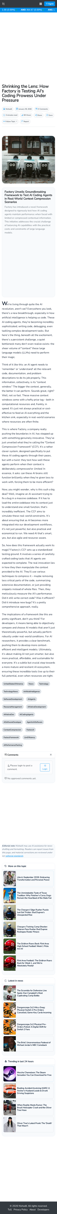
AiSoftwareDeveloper (12, 722)
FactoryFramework (11, 737)
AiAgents (31, 699)
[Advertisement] (28, 45)
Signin (51, 3)
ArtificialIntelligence (31, 691)
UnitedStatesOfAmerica (13, 684)
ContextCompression (12, 729)
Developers (43, 1209)
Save (50, 115)
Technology (43, 684)
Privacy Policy (21, 1209)
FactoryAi (30, 729)
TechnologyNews (11, 691)
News (31, 684)
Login (44, 769)
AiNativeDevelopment (37, 706)
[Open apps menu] (40, 3)
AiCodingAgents (26, 714)
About (32, 1209)
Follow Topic (10, 121)
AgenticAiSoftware (34, 722)
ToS (10, 1209)
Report (26, 121)
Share (39, 115)
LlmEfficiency (29, 737)
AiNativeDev (9, 714)
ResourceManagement (13, 706)
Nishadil (23, 1205)
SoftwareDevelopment (13, 699)
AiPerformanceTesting (13, 745)
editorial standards (14, 855)
